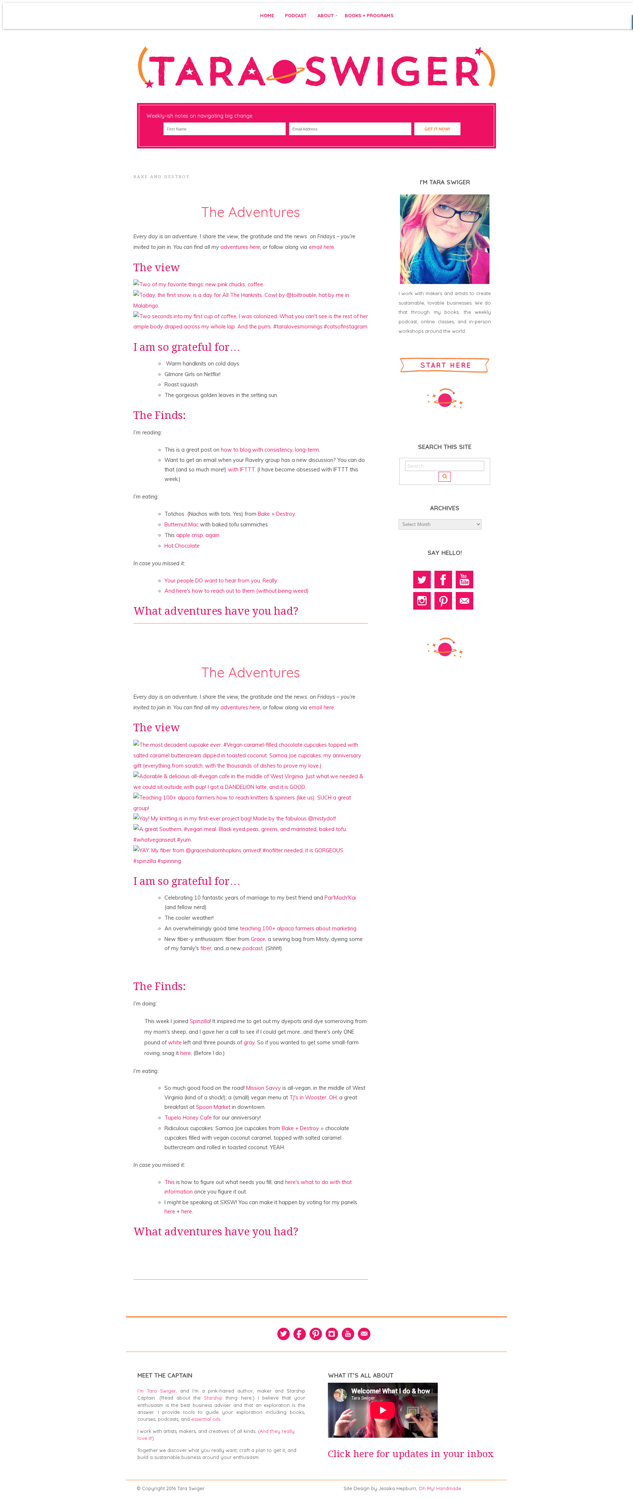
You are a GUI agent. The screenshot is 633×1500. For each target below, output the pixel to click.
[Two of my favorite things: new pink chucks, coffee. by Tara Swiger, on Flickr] (198, 284)
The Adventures (250, 211)
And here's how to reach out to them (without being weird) (236, 591)
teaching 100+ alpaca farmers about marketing (298, 928)
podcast (253, 948)
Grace (258, 939)
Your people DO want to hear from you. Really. (221, 580)
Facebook (443, 579)
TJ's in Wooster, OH (313, 1097)
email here (321, 247)
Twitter (422, 579)
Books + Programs (369, 15)
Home (267, 15)
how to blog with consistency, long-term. (270, 449)
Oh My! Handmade (440, 1488)
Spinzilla (200, 1021)
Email (464, 601)
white (175, 1042)
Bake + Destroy (276, 514)
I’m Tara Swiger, (157, 1391)
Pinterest (443, 601)
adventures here (240, 247)
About (326, 15)
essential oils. (206, 1419)
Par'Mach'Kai (340, 897)
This (169, 1182)
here (185, 1053)
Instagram (422, 601)
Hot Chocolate (182, 546)
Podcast (296, 15)
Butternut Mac (181, 524)
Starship (213, 1398)
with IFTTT (241, 469)
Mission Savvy (263, 1088)
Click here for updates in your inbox (411, 1453)
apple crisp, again (197, 535)
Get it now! (437, 129)
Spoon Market (213, 1107)
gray (249, 1042)
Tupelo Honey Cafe (188, 1117)
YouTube (464, 579)
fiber (205, 948)
